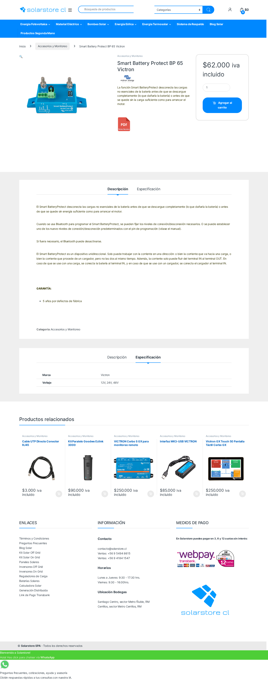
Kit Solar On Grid (29, 557)
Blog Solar (216, 24)
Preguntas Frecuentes (33, 543)
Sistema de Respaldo (190, 24)
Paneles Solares (29, 562)
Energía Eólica (124, 24)
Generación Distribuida (33, 590)
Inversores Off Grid (31, 566)
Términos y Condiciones (34, 538)
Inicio (22, 46)
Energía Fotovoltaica (33, 24)
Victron (105, 375)
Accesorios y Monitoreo (52, 46)
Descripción (118, 189)
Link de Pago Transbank (34, 595)
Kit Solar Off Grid (29, 552)
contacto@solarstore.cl (112, 548)
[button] (21, 56)
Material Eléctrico (67, 24)
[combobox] (106, 9)
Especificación (148, 189)
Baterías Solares (29, 581)
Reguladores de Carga (33, 576)
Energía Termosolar (155, 24)
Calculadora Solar (30, 585)
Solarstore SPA (31, 645)
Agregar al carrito (225, 105)
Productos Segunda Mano (38, 33)
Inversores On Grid (31, 571)
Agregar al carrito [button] (57, 494)
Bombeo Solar (97, 24)
